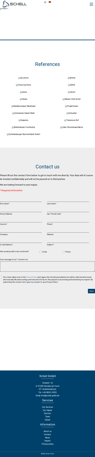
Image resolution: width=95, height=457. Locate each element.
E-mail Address (6, 245)
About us (47, 431)
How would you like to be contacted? (14, 251)
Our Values (47, 410)
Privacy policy (47, 444)
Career (47, 420)
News (47, 438)
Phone (50, 224)
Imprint (47, 441)
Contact (47, 434)
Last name (51, 204)
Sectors (47, 413)
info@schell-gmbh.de (50, 395)
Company (4, 234)
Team (47, 416)
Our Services (47, 407)
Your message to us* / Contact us (14, 259)
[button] (23, 78)
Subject (50, 245)
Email (44, 252)
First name (4, 204)
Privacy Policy (31, 277)
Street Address (6, 214)
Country (3, 224)
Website (50, 234)
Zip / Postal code (54, 214)
